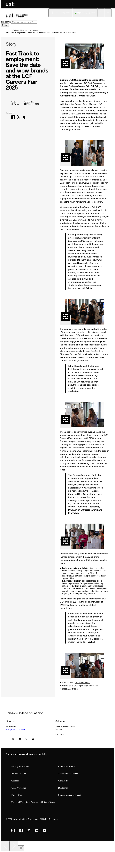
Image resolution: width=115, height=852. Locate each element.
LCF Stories (72, 689)
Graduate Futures (82, 682)
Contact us (63, 780)
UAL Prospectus (18, 788)
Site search (6, 22)
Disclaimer (63, 788)
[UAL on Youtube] (44, 830)
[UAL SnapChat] (24, 117)
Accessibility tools (62, 13)
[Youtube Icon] (33, 740)
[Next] (14, 846)
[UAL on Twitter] (28, 830)
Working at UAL (19, 773)
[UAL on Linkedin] (36, 830)
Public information (66, 766)
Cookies (15, 780)
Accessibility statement (68, 773)
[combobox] (24, 22)
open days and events (88, 685)
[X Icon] (26, 740)
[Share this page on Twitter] (18, 117)
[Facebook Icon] (19, 740)
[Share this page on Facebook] (13, 117)
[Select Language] (84, 12)
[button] (100, 12)
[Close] (21, 848)
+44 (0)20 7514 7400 (15, 729)
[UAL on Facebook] (21, 830)
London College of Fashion (16, 30)
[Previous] (5, 846)
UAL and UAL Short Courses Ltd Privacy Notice (33, 802)
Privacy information (20, 766)
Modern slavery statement (69, 795)
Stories (35, 30)
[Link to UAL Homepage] (10, 4)
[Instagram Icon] (13, 740)
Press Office (16, 795)
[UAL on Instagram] (13, 830)
